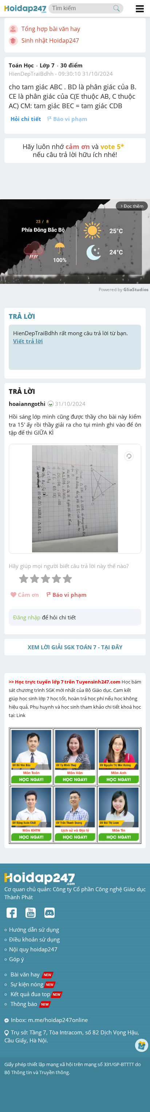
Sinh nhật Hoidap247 (50, 40)
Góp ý (16, 959)
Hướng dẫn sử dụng (34, 929)
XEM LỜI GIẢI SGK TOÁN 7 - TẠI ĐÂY (75, 647)
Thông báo (30, 1003)
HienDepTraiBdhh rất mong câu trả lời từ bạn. (71, 337)
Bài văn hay (30, 974)
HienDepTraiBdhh (31, 73)
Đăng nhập (26, 617)
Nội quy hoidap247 (33, 949)
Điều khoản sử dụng (34, 939)
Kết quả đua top (35, 994)
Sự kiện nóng (32, 984)
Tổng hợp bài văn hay (50, 29)
